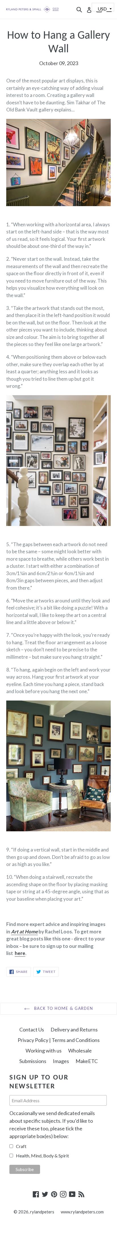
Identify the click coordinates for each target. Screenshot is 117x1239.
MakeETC (87, 1061)
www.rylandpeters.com (82, 1211)
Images (61, 1061)
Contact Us (31, 1029)
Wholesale (80, 1050)
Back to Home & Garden (63, 1008)
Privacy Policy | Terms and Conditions (59, 1040)
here (20, 953)
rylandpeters (42, 1211)
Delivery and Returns (74, 1029)
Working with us (44, 1050)
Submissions (32, 1061)
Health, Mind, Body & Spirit (42, 1155)
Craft (21, 1146)
